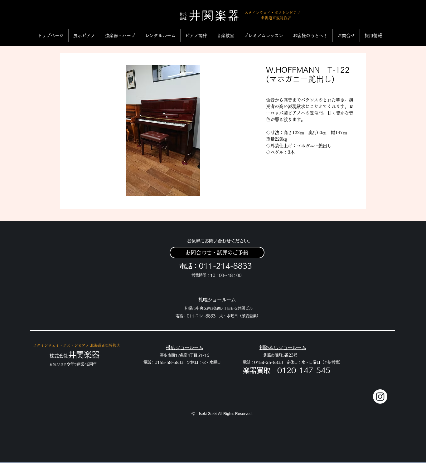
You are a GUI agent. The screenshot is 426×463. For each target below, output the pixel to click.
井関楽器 (215, 17)
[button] (84, 35)
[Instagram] (380, 396)
